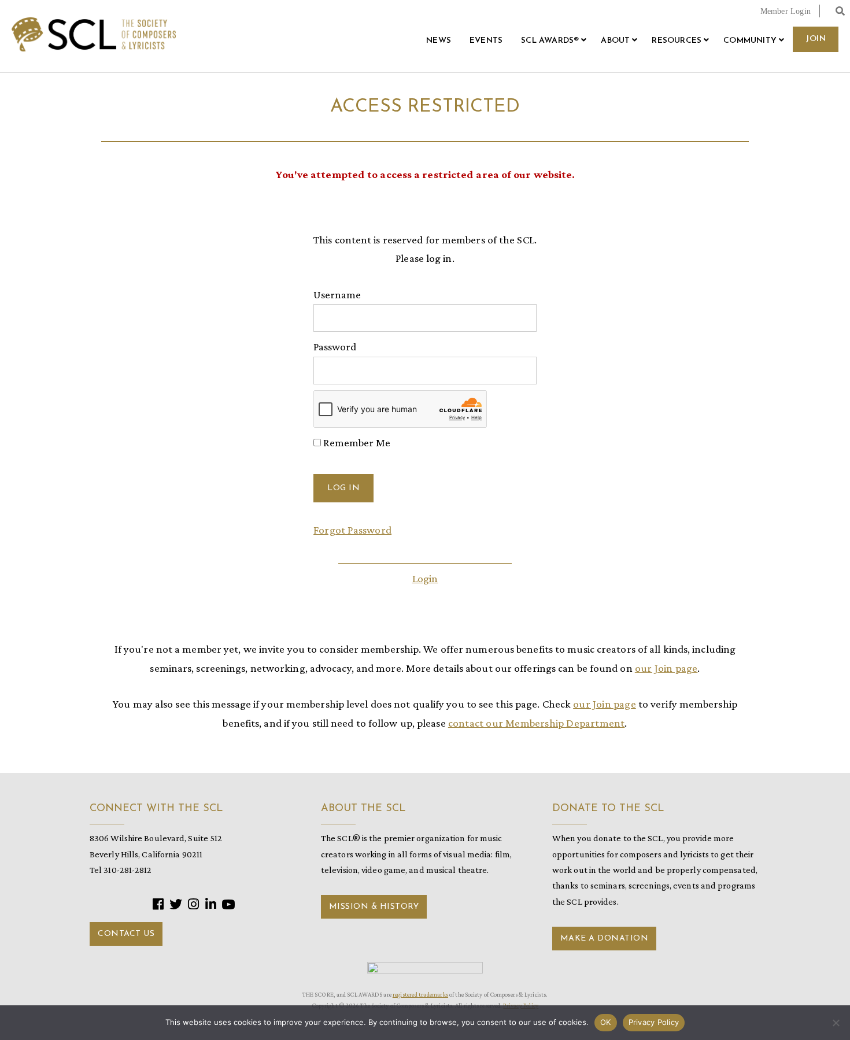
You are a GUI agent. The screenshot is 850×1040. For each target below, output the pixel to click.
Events (486, 40)
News (438, 40)
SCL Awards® (550, 40)
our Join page (666, 668)
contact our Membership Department (536, 723)
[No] (835, 1022)
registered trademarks (420, 994)
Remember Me (355, 442)
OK (605, 1022)
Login (425, 578)
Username (337, 294)
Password (334, 347)
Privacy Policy (654, 1022)
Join (815, 39)
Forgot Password (352, 530)
